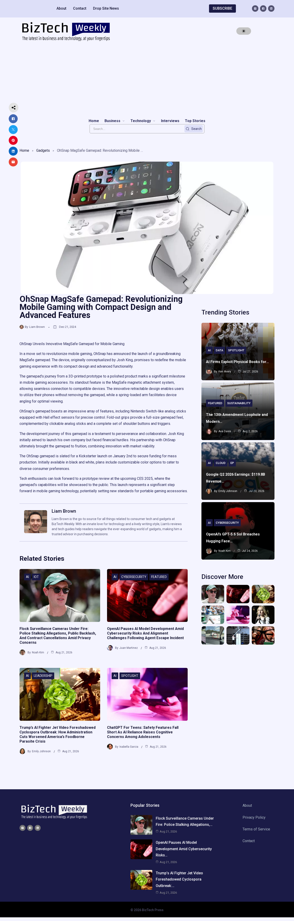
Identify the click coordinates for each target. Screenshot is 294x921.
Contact (79, 8)
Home (24, 150)
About (61, 8)
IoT (36, 577)
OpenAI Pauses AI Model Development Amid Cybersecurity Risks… (184, 848)
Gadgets (43, 150)
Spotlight (129, 676)
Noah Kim (38, 652)
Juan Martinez (128, 647)
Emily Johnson (41, 751)
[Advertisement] (147, 79)
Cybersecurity (133, 577)
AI (27, 577)
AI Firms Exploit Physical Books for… (237, 362)
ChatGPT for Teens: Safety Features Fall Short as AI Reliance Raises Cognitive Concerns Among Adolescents (142, 732)
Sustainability (239, 403)
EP (232, 463)
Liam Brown (37, 327)
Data (219, 350)
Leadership (43, 676)
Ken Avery (224, 371)
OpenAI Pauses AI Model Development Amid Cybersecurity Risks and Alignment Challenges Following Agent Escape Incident (145, 633)
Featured (159, 577)
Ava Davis (224, 431)
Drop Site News (106, 8)
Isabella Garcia (128, 746)
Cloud (221, 463)
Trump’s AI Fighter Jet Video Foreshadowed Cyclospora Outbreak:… (179, 879)
